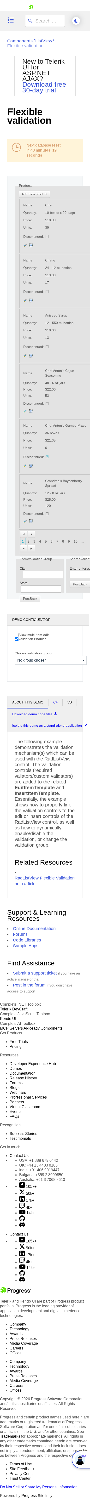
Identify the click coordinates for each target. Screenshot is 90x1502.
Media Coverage (24, 1343)
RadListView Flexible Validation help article (45, 881)
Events (15, 1112)
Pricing (16, 1046)
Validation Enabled (32, 639)
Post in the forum (29, 985)
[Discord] (22, 1226)
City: (23, 568)
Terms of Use (21, 1464)
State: (24, 583)
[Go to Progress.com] (15, 1293)
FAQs (14, 1116)
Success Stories (23, 1134)
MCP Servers (11, 1028)
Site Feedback (22, 1469)
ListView (43, 41)
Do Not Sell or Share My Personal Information (39, 1487)
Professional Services (28, 1097)
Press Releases (23, 1339)
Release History (23, 1078)
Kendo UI (8, 1019)
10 (76, 541)
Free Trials (19, 1042)
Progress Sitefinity (36, 1496)
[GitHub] (22, 1220)
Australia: (42, 1180)
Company (18, 1324)
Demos (16, 1068)
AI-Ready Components (43, 1028)
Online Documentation (34, 928)
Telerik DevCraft (13, 1009)
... (82, 541)
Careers (16, 1348)
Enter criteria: (80, 568)
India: (39, 1170)
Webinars (18, 1092)
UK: (38, 1165)
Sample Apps (25, 945)
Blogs (14, 1088)
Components (20, 41)
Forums (20, 934)
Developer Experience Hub (33, 1064)
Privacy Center (22, 1474)
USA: (38, 1160)
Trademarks (10, 1436)
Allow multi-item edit (33, 635)
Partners (17, 1102)
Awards (16, 1334)
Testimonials (20, 1138)
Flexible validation (25, 45)
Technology (19, 1329)
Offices (15, 1353)
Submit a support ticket (35, 973)
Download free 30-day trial (44, 87)
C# (55, 702)
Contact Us (19, 1156)
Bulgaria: (41, 1175)
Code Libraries (27, 940)
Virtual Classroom (25, 1107)
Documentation (23, 1073)
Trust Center (20, 1478)
